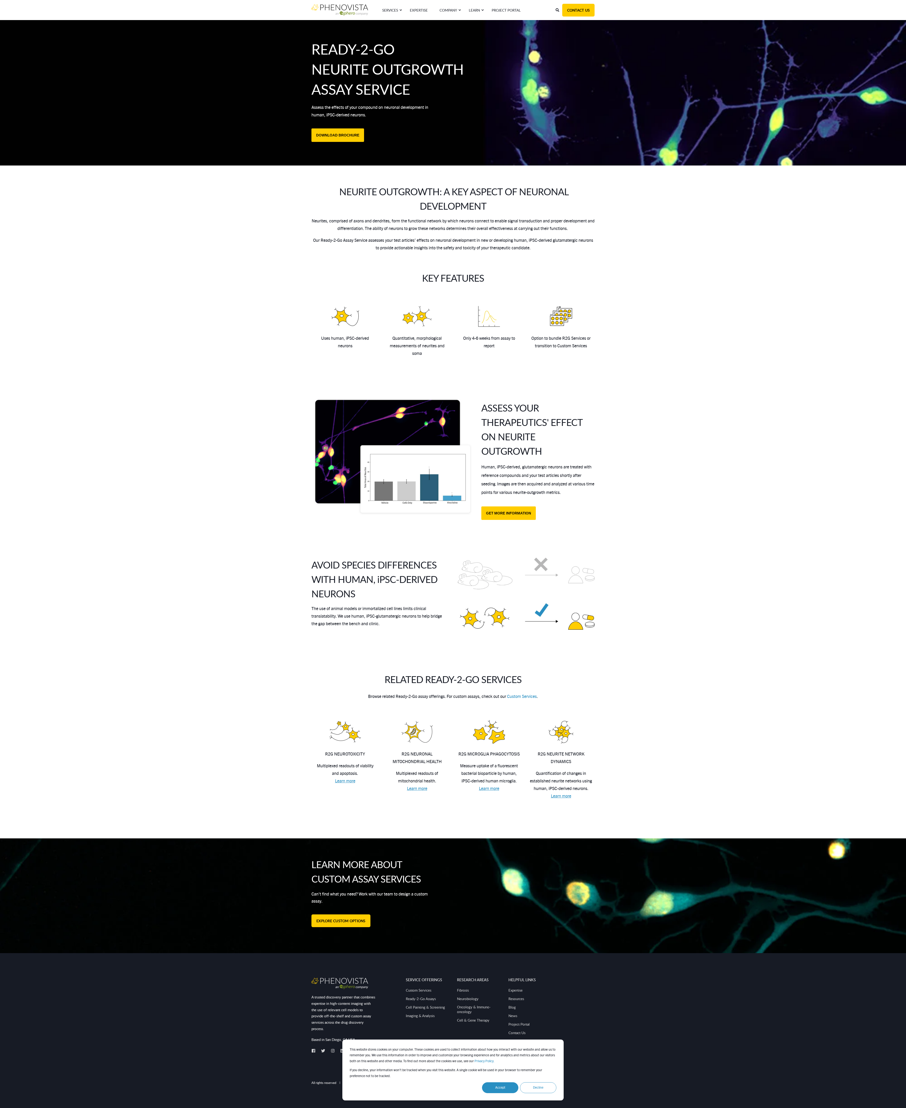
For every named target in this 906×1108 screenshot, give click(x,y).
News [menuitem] (512, 1015)
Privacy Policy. (484, 1061)
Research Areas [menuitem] (473, 980)
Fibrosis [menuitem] (463, 990)
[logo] (339, 983)
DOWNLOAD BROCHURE (337, 135)
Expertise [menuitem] (515, 990)
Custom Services (522, 697)
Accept (500, 1087)
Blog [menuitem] (512, 1007)
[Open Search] (558, 10)
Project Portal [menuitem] (519, 1024)
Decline (538, 1087)
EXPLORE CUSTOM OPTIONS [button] (340, 920)
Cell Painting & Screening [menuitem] (425, 1007)
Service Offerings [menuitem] (424, 980)
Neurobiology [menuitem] (467, 998)
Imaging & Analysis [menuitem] (420, 1015)
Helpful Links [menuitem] (522, 980)
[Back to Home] (339, 10)
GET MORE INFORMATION (508, 513)
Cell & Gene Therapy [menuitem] (473, 1020)
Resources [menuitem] (516, 998)
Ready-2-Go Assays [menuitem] (421, 998)
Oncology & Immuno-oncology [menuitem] (474, 1009)
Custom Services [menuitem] (418, 990)
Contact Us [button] (578, 10)
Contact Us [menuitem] (516, 1032)
